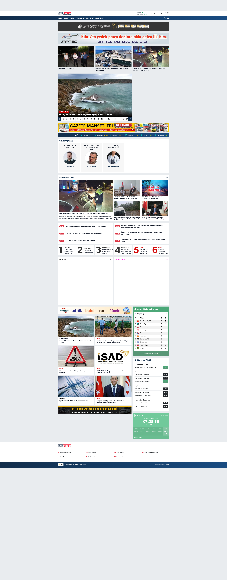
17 (116, 119)
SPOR (92, 18)
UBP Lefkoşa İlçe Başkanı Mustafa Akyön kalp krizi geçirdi (145, 251)
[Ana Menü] (168, 18)
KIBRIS (60, 18)
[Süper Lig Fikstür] (167, 360)
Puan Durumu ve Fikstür (151, 452)
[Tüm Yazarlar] (167, 141)
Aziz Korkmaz (92, 166)
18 (120, 119)
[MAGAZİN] (167, 260)
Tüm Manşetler (64, 456)
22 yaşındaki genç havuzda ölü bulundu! (68, 251)
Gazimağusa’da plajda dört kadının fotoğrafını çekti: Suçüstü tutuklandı (107, 251)
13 (102, 119)
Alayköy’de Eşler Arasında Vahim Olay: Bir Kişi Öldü (126, 251)
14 (105, 119)
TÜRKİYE (79, 18)
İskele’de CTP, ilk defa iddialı (69, 146)
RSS (61, 464)
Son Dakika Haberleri (94, 456)
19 (123, 119)
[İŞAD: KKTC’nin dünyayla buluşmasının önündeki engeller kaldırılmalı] (113, 356)
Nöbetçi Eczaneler (65, 452)
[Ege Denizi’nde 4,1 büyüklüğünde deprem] (76, 386)
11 (95, 119)
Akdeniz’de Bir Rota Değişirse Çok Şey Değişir (91, 147)
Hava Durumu (92, 452)
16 (113, 119)
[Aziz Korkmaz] (91, 157)
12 (98, 119)
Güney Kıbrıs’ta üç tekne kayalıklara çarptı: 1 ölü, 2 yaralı (86, 226)
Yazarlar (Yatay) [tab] (66, 141)
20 (127, 119)
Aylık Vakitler (139, 437)
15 (109, 119)
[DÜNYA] (110, 260)
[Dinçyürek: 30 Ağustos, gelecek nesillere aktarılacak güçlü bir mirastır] (113, 386)
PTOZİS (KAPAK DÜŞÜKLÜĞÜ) (114, 146)
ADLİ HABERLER (106, 247)
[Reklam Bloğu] (113, 26)
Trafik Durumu (120, 452)
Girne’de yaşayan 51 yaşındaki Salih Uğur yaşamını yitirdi (163, 251)
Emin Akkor (70, 166)
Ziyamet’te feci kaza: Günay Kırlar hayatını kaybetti (84, 233)
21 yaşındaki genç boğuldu (88, 251)
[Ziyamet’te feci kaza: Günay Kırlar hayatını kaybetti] (76, 356)
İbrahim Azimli (113, 166)
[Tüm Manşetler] (167, 178)
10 (91, 119)
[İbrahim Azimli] (113, 157)
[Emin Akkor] (70, 157)
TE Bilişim (166, 464)
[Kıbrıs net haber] (64, 13)
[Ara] (165, 18)
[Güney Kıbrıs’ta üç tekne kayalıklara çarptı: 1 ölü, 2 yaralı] (76, 326)
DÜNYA (85, 18)
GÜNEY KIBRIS (69, 18)
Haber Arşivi (120, 456)
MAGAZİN (99, 18)
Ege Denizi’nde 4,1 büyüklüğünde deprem (80, 240)
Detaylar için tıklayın (151, 353)
